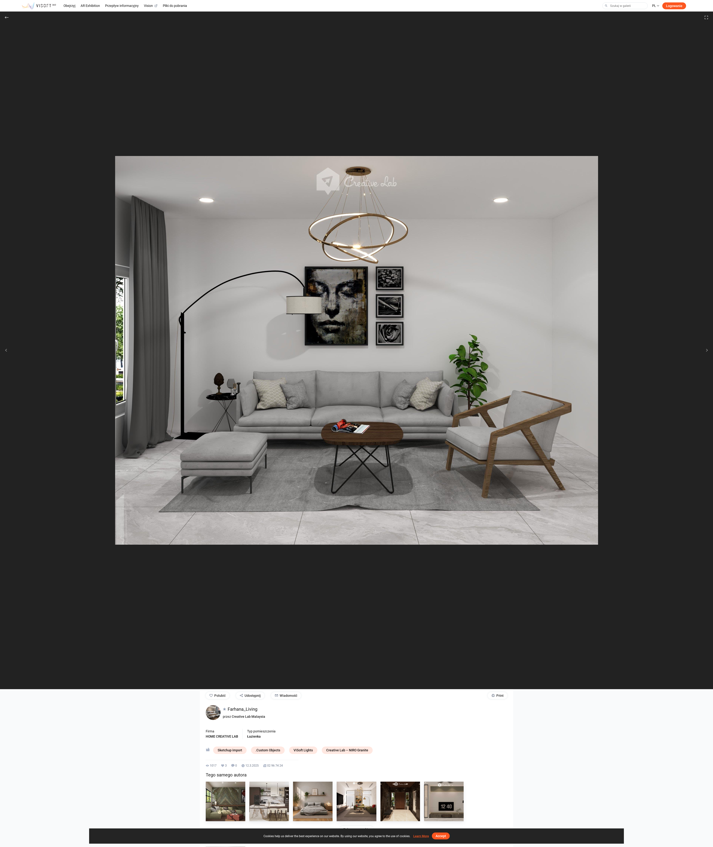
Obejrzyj (69, 6)
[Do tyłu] (6, 17)
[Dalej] (705, 350)
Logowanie (674, 6)
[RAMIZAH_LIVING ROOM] (225, 801)
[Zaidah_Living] (444, 801)
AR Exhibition (90, 6)
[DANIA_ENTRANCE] (400, 801)
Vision (148, 6)
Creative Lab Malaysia (248, 716)
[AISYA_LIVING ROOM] (356, 801)
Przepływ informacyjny (122, 6)
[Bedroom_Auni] (313, 801)
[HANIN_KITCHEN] (269, 801)
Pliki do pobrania (175, 6)
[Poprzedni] (6, 350)
